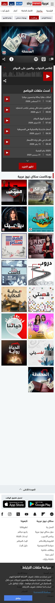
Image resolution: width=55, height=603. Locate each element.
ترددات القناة (22, 536)
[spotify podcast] (36, 59)
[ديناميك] (14, 219)
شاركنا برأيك (48, 558)
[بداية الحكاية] (14, 299)
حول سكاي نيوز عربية (44, 531)
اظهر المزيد (27, 166)
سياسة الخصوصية (45, 545)
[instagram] (9, 514)
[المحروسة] (41, 219)
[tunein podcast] (51, 59)
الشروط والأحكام (46, 540)
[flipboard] (43, 514)
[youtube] (26, 514)
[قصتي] (41, 299)
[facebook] (2, 514)
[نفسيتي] (41, 353)
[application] (22, 79)
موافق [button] (18, 598)
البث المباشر (22, 540)
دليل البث (23, 545)
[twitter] (18, 514)
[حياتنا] (14, 326)
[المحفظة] (41, 379)
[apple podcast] (43, 59)
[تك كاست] (14, 272)
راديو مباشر (23, 531)
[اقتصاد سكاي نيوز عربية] (19, 3)
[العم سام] (14, 246)
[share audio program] (4, 59)
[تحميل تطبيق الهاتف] (27, 504)
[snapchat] (35, 514)
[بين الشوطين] (14, 192)
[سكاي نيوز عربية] (38, 3)
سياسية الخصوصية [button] (42, 592)
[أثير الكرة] (41, 192)
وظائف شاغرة (47, 549)
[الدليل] (41, 246)
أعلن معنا (49, 554)
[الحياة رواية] (14, 353)
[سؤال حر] (41, 326)
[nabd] (52, 514)
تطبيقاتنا (24, 526)
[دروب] (41, 272)
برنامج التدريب (47, 536)
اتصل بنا (50, 526)
